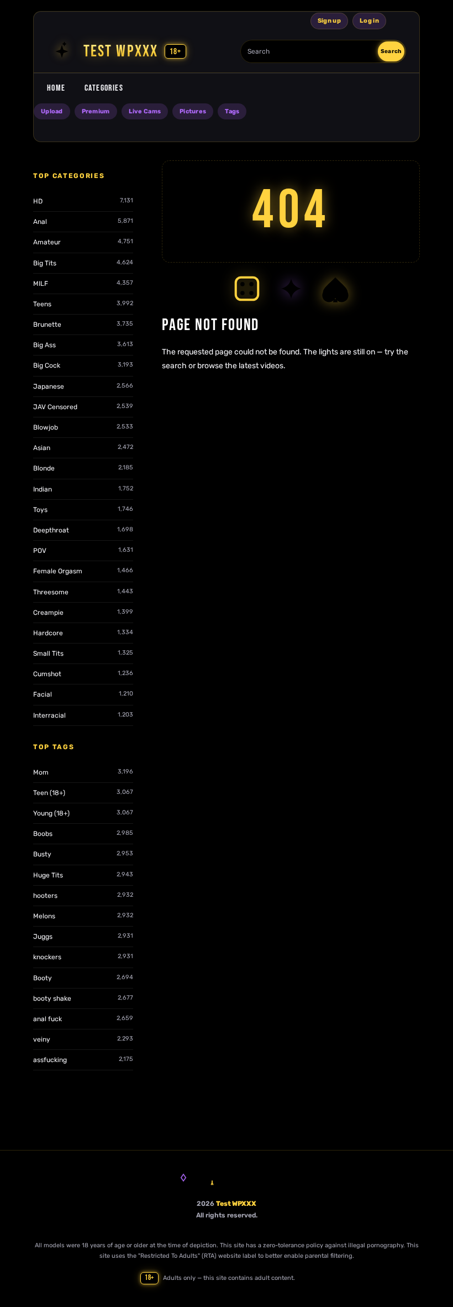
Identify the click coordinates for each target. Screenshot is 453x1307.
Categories (104, 88)
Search (391, 51)
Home (56, 88)
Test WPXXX (236, 1203)
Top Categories (69, 176)
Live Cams (145, 111)
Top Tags (53, 747)
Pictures (193, 111)
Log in (369, 20)
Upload (52, 111)
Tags (232, 111)
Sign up (329, 20)
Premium (96, 111)
